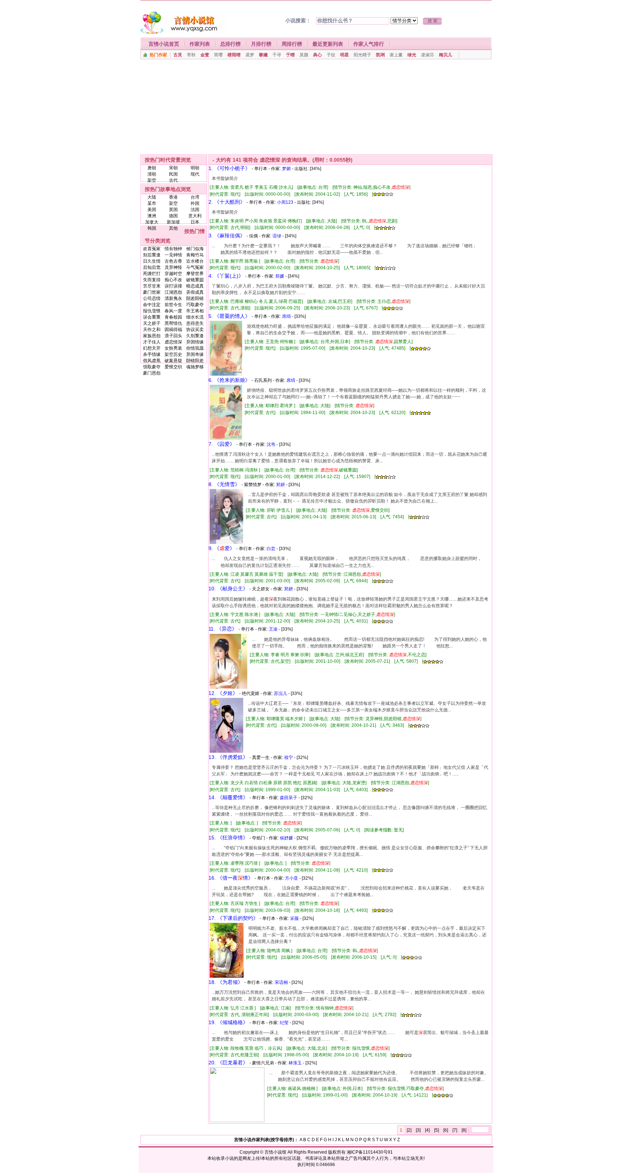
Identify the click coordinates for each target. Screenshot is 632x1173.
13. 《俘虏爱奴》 (228, 757)
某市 (151, 203)
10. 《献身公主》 (228, 588)
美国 (151, 209)
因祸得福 (173, 329)
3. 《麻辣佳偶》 (226, 235)
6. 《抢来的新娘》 (229, 380)
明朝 (195, 167)
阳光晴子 (362, 54)
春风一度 (173, 310)
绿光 (411, 54)
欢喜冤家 (152, 248)
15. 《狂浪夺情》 (228, 838)
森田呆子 (288, 797)
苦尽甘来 (152, 286)
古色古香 (173, 261)
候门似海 (195, 248)
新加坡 (173, 222)
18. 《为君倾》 (225, 982)
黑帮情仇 (173, 323)
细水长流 (195, 317)
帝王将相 (195, 310)
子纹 (331, 54)
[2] (409, 1130)
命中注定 (152, 304)
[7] (454, 1130)
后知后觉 (152, 267)
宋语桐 (281, 982)
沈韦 (271, 444)
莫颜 (304, 54)
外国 (195, 203)
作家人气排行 (368, 44)
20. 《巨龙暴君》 (228, 1062)
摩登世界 (195, 273)
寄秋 (191, 54)
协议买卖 (195, 329)
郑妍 (280, 484)
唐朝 (151, 167)
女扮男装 (173, 348)
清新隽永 (173, 298)
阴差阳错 (195, 298)
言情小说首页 (163, 44)
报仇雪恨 (152, 310)
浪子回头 (173, 335)
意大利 (195, 215)
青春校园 (173, 317)
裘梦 (249, 54)
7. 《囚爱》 (221, 444)
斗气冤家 (195, 267)
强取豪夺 (152, 366)
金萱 (204, 54)
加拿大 (151, 222)
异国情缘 (195, 342)
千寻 (276, 54)
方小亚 (291, 878)
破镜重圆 (195, 279)
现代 (195, 174)
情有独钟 (173, 248)
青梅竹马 (195, 254)
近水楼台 (195, 261)
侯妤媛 (286, 838)
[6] (445, 1130)
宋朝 (173, 167)
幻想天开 (152, 348)
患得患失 (195, 323)
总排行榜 (230, 44)
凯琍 (380, 54)
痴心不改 (173, 279)
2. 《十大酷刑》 (226, 202)
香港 (173, 197)
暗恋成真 (195, 286)
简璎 (218, 54)
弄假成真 (195, 292)
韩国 (151, 228)
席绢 (286, 316)
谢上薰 (396, 54)
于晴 (290, 54)
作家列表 (199, 44)
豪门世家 (152, 292)
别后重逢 (152, 254)
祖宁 (288, 757)
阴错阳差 (195, 360)
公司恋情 (152, 298)
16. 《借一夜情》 (230, 878)
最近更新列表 (327, 44)
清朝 (151, 174)
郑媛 (279, 276)
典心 (317, 54)
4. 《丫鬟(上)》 (226, 276)
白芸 (271, 548)
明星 (344, 54)
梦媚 (286, 168)
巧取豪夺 (195, 304)
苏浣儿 (280, 693)
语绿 (276, 235)
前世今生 (173, 304)
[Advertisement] (316, 108)
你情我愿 (195, 348)
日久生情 (152, 261)
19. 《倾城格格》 (228, 1022)
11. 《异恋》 (222, 629)
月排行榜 (261, 44)
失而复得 (152, 279)
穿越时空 (173, 273)
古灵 (177, 54)
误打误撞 (173, 286)
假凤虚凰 (152, 360)
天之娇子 (152, 323)
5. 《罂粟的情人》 (229, 316)
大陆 (151, 197)
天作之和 (152, 329)
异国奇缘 (195, 354)
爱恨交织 (173, 366)
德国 (173, 215)
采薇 (294, 918)
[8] (464, 1130)
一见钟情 (173, 254)
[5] (436, 1130)
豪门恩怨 (152, 373)
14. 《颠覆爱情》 (228, 797)
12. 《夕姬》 (223, 693)
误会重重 (152, 317)
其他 (173, 228)
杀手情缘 (152, 354)
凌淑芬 (427, 54)
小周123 (285, 202)
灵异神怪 (173, 267)
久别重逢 (195, 335)
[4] (427, 1130)
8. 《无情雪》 (224, 484)
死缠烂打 (152, 273)
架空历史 (173, 354)
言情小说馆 (275, 1152)
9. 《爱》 (221, 548)
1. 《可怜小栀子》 (229, 168)
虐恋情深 (173, 342)
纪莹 (284, 1022)
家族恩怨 (152, 335)
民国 (173, 174)
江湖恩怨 (173, 292)
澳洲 (151, 215)
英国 (173, 209)
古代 (173, 180)
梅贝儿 (445, 54)
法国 (195, 209)
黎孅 (263, 54)
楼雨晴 (234, 54)
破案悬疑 (173, 360)
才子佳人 (152, 342)
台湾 (195, 197)
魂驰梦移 (195, 366)
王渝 (273, 629)
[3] (418, 1130)
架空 (151, 180)
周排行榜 (292, 44)
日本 (195, 222)
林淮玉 (295, 1062)
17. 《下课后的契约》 (233, 918)
